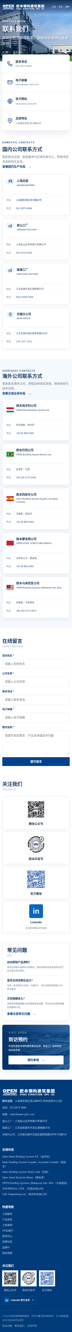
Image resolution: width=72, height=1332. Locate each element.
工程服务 (7, 1213)
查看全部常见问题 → (21, 1013)
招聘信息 (7, 1241)
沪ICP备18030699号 (42, 1316)
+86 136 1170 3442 (26, 477)
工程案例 (7, 1225)
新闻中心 (7, 1236)
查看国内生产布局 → (16, 166)
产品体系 (7, 1219)
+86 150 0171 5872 (26, 610)
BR (67, 6)
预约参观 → (36, 1060)
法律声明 (32, 1325)
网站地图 (7, 1253)
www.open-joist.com (26, 103)
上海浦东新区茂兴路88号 (28, 123)
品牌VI (6, 1247)
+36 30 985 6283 (25, 433)
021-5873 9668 (24, 208)
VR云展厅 (7, 1230)
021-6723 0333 (24, 252)
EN (60, 6)
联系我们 (20, 1325)
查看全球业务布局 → (16, 393)
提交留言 (36, 761)
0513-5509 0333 (24, 297)
